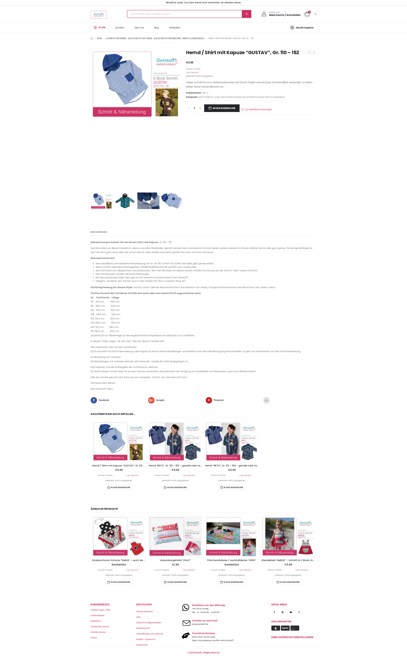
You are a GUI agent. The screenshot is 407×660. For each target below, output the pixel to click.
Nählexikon (175, 27)
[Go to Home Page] (92, 38)
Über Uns (139, 27)
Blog (156, 27)
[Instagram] (299, 612)
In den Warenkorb (224, 108)
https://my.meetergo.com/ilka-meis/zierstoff (212, 640)
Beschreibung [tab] (99, 232)
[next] (314, 52)
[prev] (309, 52)
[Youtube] (291, 612)
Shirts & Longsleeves (275, 97)
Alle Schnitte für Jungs (209, 97)
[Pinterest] (282, 612)
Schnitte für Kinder (255, 97)
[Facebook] (274, 612)
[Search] (246, 14)
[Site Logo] (99, 15)
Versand (194, 72)
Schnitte (119, 27)
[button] (256, 109)
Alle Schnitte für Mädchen (233, 97)
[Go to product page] (118, 441)
